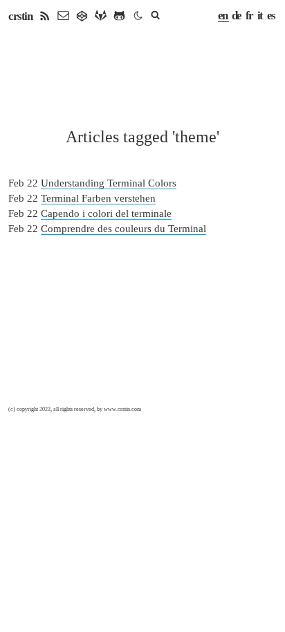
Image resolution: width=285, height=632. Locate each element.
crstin (20, 16)
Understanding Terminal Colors (108, 183)
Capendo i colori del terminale (106, 213)
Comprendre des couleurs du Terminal (123, 228)
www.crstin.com (122, 409)
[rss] (44, 16)
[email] (63, 16)
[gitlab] (100, 16)
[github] (119, 16)
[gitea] (82, 16)
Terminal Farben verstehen (98, 198)
